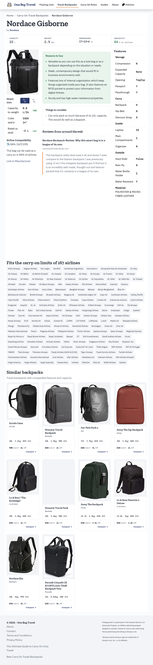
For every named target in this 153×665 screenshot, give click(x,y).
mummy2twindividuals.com (55, 148)
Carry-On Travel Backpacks (32, 15)
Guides (104, 4)
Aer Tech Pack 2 (89, 427)
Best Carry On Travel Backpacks (25, 656)
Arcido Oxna (16, 423)
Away (119, 433)
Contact (11, 631)
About (115, 4)
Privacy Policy (14, 640)
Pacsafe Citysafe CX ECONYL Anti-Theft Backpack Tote (56, 585)
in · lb (25, 100)
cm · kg (34, 100)
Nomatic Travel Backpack (53, 431)
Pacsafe (48, 592)
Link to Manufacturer (18, 161)
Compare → (31, 451)
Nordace (14, 30)
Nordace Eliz (16, 578)
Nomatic (48, 436)
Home (10, 15)
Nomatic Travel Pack (56, 507)
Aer (82, 431)
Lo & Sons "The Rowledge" (17, 499)
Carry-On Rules (89, 4)
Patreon (129, 4)
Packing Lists (46, 4)
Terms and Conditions (19, 635)
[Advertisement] (23, 210)
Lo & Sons (13, 504)
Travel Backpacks (67, 4)
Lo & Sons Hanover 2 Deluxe (128, 501)
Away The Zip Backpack (130, 429)
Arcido (12, 426)
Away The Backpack (92, 504)
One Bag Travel (24, 5)
